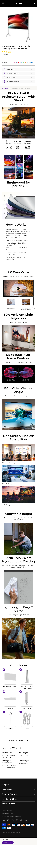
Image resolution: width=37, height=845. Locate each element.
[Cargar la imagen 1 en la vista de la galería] (18, 26)
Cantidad (5, 54)
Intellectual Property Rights (11, 816)
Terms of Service (7, 813)
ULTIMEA (8, 832)
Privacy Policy (7, 811)
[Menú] (3, 3)
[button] (6, 52)
